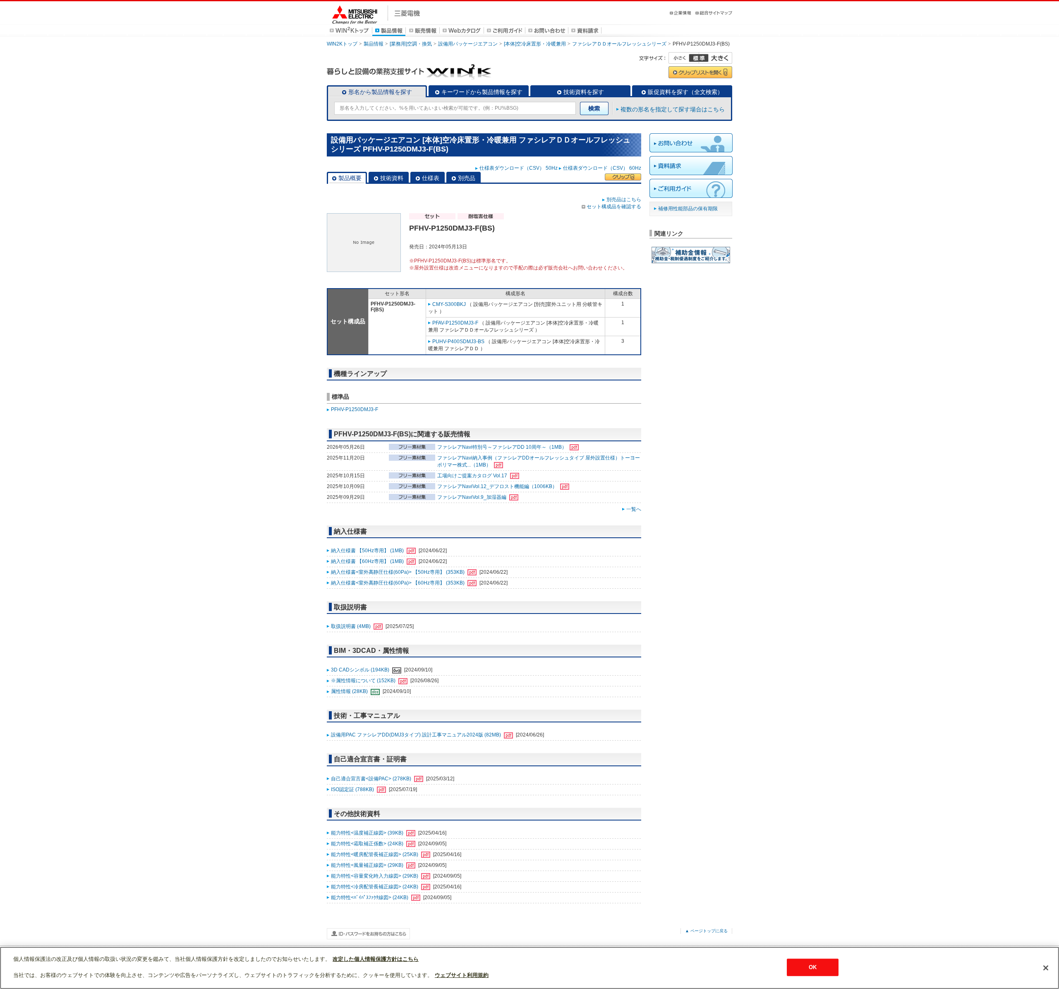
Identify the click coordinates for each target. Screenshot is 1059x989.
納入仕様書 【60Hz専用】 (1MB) (368, 561)
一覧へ (633, 509)
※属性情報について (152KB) (364, 680)
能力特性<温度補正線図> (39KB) (368, 833)
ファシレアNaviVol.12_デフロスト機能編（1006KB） (497, 486)
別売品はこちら (623, 199)
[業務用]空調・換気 (411, 44)
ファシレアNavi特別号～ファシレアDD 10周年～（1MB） (502, 447)
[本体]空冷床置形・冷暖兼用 (535, 44)
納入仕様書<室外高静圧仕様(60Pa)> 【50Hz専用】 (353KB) (398, 572)
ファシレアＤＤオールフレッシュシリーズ (619, 44)
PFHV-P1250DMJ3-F (354, 409)
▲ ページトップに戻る (706, 931)
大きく (715, 58)
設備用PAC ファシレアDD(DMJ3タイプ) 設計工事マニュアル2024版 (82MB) (416, 735)
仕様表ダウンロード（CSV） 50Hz (518, 168)
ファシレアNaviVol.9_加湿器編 (472, 497)
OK (813, 967)
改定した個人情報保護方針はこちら (376, 959)
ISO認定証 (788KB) (353, 789)
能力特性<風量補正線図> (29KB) (368, 865)
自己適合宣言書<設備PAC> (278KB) (371, 779)
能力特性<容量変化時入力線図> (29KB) (375, 876)
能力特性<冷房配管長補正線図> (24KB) (375, 887)
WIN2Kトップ (342, 44)
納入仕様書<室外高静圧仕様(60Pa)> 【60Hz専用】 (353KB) (398, 583)
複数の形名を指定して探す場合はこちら (673, 109)
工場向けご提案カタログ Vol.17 (472, 476)
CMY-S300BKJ (449, 304)
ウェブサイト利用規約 (462, 975)
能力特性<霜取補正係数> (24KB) (368, 844)
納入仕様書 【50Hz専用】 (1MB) (368, 550)
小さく (683, 58)
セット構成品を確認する (614, 206)
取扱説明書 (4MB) (351, 626)
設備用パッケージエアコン (468, 44)
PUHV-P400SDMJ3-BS (458, 341)
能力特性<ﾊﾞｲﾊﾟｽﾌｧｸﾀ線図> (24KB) (370, 897)
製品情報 (373, 44)
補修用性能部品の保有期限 (688, 209)
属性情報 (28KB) (350, 691)
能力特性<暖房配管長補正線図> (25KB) (375, 854)
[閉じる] (1046, 968)
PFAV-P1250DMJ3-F (455, 323)
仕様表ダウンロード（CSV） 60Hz (602, 168)
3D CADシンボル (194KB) (361, 670)
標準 (699, 58)
